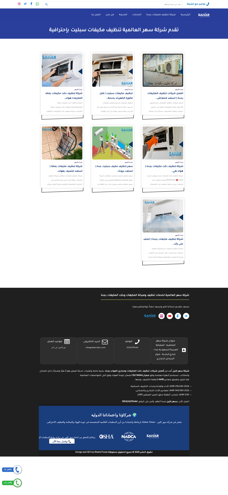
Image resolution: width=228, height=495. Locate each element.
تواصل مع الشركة (196, 4)
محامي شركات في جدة (217, 480)
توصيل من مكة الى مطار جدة (213, 476)
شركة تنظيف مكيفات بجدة (161, 15)
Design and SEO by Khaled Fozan (91, 452)
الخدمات (136, 15)
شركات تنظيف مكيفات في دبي (212, 463)
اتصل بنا (96, 15)
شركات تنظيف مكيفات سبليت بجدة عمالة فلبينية (202, 471)
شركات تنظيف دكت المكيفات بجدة (210, 458)
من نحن (110, 15)
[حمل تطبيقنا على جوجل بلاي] (149, 316)
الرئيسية (185, 15)
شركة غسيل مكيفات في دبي (213, 484)
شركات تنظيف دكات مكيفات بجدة (210, 467)
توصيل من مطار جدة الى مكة (213, 493)
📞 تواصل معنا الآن (59, 441)
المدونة (123, 15)
